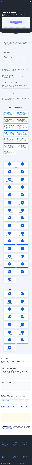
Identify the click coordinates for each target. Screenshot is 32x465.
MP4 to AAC (3, 406)
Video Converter (25, 442)
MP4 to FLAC (17, 406)
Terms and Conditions (28, 463)
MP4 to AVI (12, 406)
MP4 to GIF (27, 406)
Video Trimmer (25, 444)
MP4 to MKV (8, 408)
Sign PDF (3, 457)
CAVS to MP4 (22, 398)
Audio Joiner (14, 445)
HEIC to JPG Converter (5, 445)
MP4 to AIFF (8, 406)
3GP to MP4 (7, 398)
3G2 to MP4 (2, 398)
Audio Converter (14, 442)
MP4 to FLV (22, 406)
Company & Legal (25, 451)
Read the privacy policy (9, 428)
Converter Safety (22, 463)
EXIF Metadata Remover (5, 444)
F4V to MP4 (7, 400)
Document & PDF (3, 451)
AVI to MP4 (16, 398)
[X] (1, 439)
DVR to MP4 (3, 400)
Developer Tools (14, 451)
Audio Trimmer (14, 444)
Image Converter (3, 442)
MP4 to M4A (3, 408)
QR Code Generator (15, 456)
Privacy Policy (25, 457)
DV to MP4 (26, 398)
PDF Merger (3, 456)
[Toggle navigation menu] (30, 1)
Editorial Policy (25, 456)
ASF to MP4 (12, 398)
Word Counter (14, 457)
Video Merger (25, 445)
